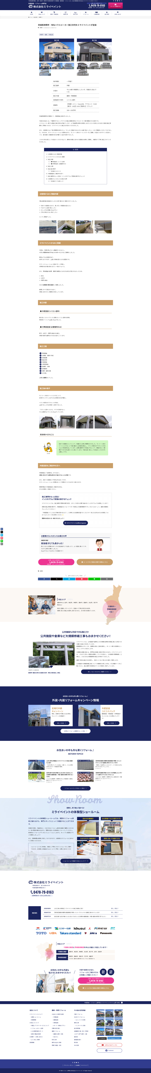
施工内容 (50, 159)
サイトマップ (84, 1065)
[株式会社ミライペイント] (44, 5)
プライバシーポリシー (69, 1065)
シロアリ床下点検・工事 (80, 1034)
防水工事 (54, 1039)
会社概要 (78, 1065)
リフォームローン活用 (37, 1028)
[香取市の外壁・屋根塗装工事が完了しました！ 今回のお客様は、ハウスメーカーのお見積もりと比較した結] (109, 1013)
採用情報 (32, 1042)
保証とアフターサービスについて (40, 1025)
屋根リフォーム (56, 1031)
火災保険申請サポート (37, 1031)
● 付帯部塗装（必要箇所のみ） (59, 164)
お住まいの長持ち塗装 (58, 1014)
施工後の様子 (52, 169)
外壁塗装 (56, 1017)
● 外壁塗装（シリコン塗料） (58, 161)
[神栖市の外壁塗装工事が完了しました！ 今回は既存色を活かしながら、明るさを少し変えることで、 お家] (118, 1013)
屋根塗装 (56, 1020)
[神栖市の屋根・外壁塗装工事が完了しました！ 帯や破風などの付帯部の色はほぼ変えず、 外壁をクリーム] (100, 1032)
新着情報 (33, 1020)
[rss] (120, 1)
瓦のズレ (56, 1037)
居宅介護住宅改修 (36, 1034)
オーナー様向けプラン (59, 1025)
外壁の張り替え (56, 1028)
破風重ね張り (77, 1039)
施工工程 (50, 166)
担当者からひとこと (56, 171)
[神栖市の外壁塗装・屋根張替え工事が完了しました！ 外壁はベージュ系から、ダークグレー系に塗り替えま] (100, 1023)
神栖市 (41, 27)
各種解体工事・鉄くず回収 (81, 1031)
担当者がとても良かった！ (57, 181)
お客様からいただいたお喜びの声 (57, 179)
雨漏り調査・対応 (56, 1045)
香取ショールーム (36, 1017)
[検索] (122, 1)
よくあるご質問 (35, 1039)
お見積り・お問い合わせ (36, 1037)
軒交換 (76, 1042)
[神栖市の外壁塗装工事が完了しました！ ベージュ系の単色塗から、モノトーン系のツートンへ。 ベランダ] (118, 1032)
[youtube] (118, 1)
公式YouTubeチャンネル (111, 1045)
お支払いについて (34, 1022)
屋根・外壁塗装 (49, 34)
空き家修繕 (77, 1028)
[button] (44, 579)
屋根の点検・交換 (58, 1034)
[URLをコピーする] (107, 579)
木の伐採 (76, 1045)
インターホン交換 (80, 1025)
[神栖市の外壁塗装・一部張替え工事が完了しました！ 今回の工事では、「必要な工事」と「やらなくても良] (100, 1013)
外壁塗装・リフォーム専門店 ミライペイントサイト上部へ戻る (102, 1002)
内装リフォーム (78, 1014)
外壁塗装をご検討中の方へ (55, 174)
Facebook (110, 1050)
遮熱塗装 (56, 1022)
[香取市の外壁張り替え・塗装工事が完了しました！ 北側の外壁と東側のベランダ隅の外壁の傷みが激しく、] (109, 1023)
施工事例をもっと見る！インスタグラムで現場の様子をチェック (66, 176)
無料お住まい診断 (56, 1042)
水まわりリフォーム (79, 1017)
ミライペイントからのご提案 (56, 157)
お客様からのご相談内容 (55, 154)
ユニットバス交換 (80, 1020)
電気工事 (76, 1022)
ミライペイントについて (36, 1014)
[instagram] (116, 1)
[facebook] (113, 1)
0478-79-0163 (43, 892)
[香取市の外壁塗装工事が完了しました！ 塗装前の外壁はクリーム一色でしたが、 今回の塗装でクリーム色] (118, 1023)
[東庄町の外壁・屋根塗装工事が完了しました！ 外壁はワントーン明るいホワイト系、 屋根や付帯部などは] (109, 1032)
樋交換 (76, 1037)
